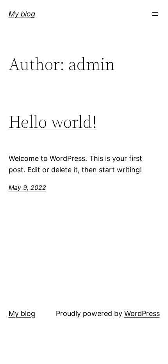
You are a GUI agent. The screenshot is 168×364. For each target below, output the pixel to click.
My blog (22, 14)
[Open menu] (155, 14)
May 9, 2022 (27, 187)
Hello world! (53, 122)
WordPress (142, 313)
